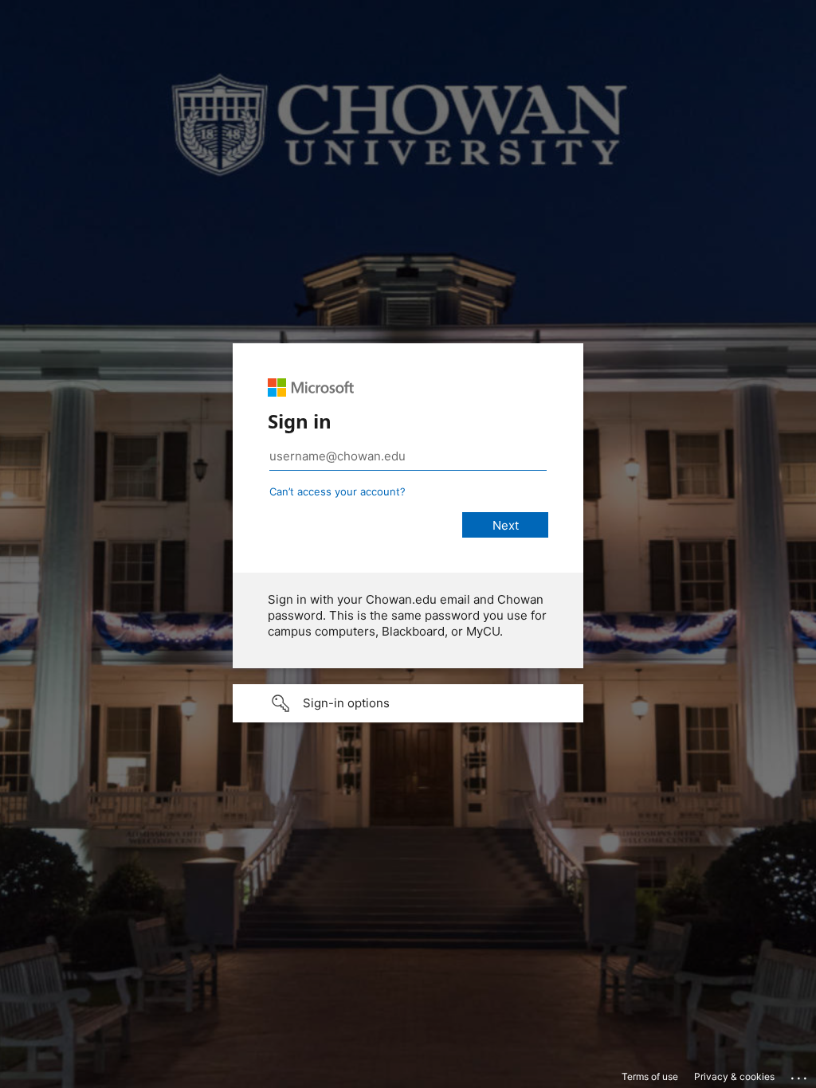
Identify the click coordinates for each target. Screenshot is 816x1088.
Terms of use (650, 1076)
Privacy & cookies (734, 1076)
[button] (408, 703)
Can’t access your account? (337, 491)
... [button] (800, 1074)
